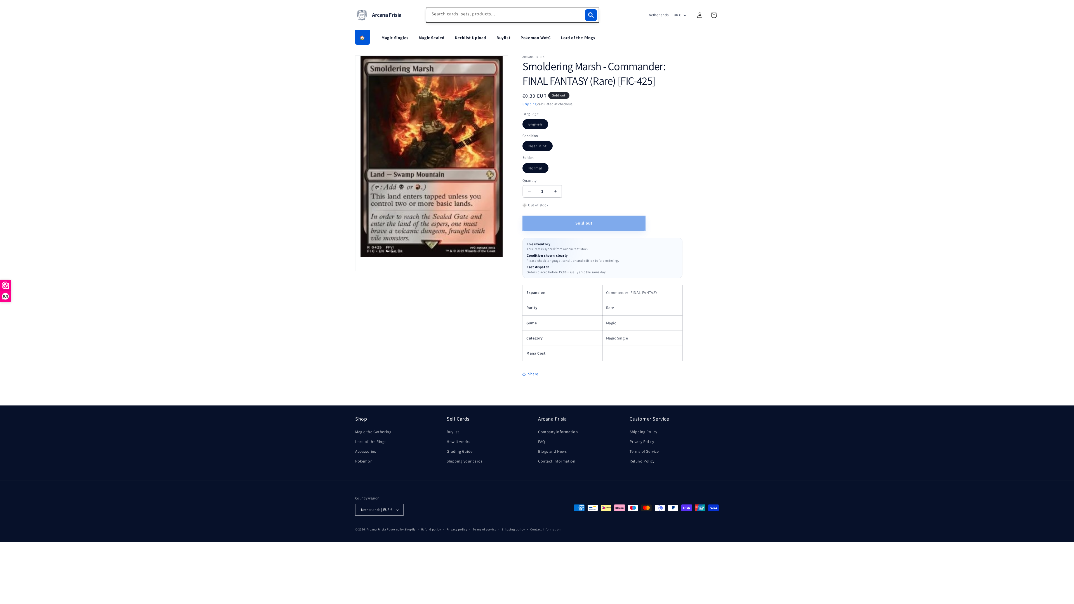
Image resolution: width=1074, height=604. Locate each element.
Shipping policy (513, 529)
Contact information (545, 529)
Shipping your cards (464, 461)
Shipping (529, 104)
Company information (558, 431)
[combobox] (512, 15)
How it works (458, 441)
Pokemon (364, 461)
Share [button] (533, 373)
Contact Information (556, 461)
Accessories (365, 451)
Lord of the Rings (578, 37)
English (538, 125)
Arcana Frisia (377, 529)
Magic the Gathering (373, 431)
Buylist (503, 37)
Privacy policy (457, 529)
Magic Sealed (432, 37)
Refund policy (431, 529)
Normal (538, 169)
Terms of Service (644, 451)
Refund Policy (642, 461)
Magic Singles (395, 37)
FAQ (541, 441)
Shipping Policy (643, 431)
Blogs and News (552, 451)
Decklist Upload (470, 37)
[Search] (591, 15)
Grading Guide (460, 451)
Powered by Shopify (401, 529)
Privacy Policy (642, 441)
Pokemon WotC (535, 37)
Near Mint (540, 147)
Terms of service (484, 529)
